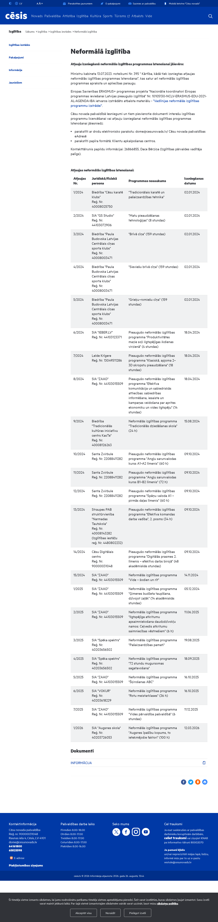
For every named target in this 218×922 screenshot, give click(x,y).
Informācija (15, 70)
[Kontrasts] (11, 3)
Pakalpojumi (16, 57)
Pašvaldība (52, 15)
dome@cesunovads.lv (23, 842)
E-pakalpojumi (113, 3)
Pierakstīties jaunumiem (80, 3)
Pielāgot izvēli (137, 913)
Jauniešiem (15, 82)
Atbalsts (137, 15)
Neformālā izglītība (85, 31)
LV (20, 3)
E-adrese (19, 858)
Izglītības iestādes (60, 31)
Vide (148, 15)
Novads (37, 15)
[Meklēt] (210, 16)
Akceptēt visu (83, 913)
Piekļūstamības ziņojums (26, 865)
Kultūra (95, 15)
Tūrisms (120, 15)
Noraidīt (110, 913)
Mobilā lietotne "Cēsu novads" (184, 3)
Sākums (30, 31)
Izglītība (83, 15)
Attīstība (69, 15)
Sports (108, 15)
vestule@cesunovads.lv (177, 862)
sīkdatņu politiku (167, 903)
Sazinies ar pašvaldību (144, 3)
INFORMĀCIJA (81, 762)
